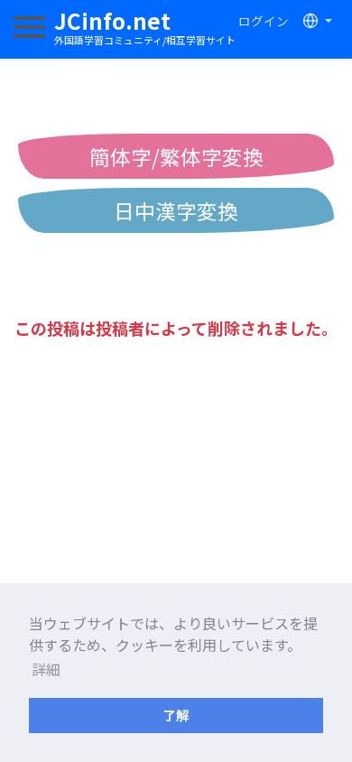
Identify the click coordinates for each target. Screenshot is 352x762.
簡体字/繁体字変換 (176, 156)
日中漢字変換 (176, 210)
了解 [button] (176, 714)
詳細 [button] (46, 669)
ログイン (263, 21)
